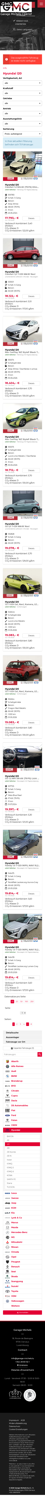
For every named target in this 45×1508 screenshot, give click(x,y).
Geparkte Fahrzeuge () (23, 1048)
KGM (13, 1208)
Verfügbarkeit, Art (12, 78)
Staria (9, 1183)
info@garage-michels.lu (22, 1358)
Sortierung (8, 129)
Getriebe (7, 98)
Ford (13, 1115)
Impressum (14, 1420)
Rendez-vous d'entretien (21, 22)
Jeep (13, 1203)
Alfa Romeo (17, 1066)
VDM (13, 1296)
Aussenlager (12, 1037)
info (5, 68)
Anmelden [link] (23, 1312)
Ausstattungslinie (12, 119)
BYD (13, 1086)
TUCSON (10, 1187)
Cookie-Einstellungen (18, 1429)
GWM (14, 1125)
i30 (8, 1148)
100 (26, 1001)
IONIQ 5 (10, 1167)
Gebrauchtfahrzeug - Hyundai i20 (22, 610)
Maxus (14, 1222)
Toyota (14, 1291)
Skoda (14, 1276)
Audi (13, 1071)
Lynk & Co (16, 1218)
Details (31, 218)
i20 (8, 1144)
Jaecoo (14, 1198)
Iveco (14, 1193)
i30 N (9, 1156)
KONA (9, 1175)
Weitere (15, 1306)
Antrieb (7, 108)
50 (21, 1001)
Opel (13, 1257)
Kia (13, 1213)
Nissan (14, 1247)
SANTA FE (11, 1179)
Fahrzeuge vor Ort (15, 1042)
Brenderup (16, 1081)
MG (13, 1237)
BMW (14, 1076)
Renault (15, 1266)
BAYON (10, 1136)
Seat (13, 1271)
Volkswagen (17, 1301)
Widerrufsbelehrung (18, 1423)
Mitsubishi (16, 1242)
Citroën (15, 1091)
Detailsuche (12, 1032)
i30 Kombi (11, 1152)
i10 (8, 1140)
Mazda (14, 1227)
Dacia (14, 1100)
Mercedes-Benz (19, 1232)
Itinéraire (23, 1365)
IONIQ (9, 1164)
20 (17, 1001)
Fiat (13, 1110)
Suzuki (14, 1286)
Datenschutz (14, 1426)
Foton (14, 1120)
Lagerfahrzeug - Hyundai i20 (22, 192)
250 (32, 1001)
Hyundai (15, 1130)
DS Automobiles (19, 1105)
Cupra (14, 1096)
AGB (23, 1420)
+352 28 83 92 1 (22, 1362)
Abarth (14, 1061)
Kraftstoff (8, 88)
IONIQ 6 (10, 1171)
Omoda (15, 1252)
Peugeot (15, 1262)
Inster (9, 1160)
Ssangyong (17, 1281)
